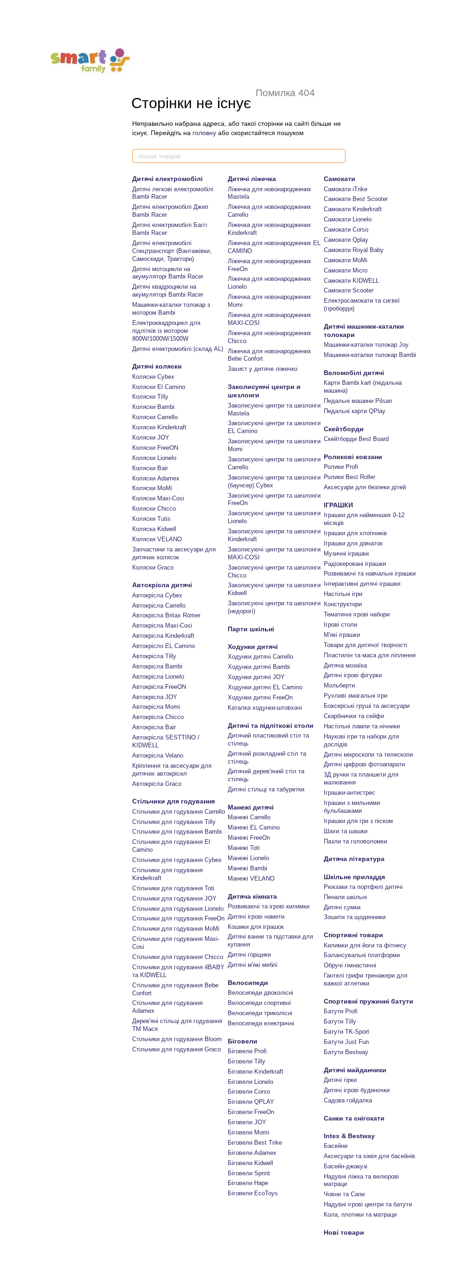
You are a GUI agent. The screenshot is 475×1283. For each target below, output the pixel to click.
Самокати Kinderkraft (353, 209)
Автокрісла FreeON (159, 686)
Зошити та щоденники (354, 917)
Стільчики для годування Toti (173, 888)
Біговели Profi (247, 1051)
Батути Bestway (346, 1052)
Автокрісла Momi (156, 706)
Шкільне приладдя (354, 877)
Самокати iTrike (345, 189)
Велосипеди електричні (261, 1023)
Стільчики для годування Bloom (177, 1039)
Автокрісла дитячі (162, 585)
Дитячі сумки (342, 907)
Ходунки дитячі (253, 646)
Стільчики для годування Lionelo (178, 908)
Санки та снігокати (354, 1118)
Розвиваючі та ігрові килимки (268, 906)
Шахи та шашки (345, 831)
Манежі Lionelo (248, 858)
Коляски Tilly (150, 396)
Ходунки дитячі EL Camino (265, 687)
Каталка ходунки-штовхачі (265, 707)
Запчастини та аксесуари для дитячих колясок (174, 553)
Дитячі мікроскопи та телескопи (368, 754)
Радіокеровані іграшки (355, 563)
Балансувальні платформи (362, 955)
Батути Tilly (340, 1021)
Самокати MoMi (345, 260)
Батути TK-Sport (346, 1031)
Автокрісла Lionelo (158, 676)
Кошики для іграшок (256, 926)
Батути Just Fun (346, 1041)
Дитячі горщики (249, 954)
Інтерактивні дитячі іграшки (362, 583)
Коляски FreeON (155, 447)
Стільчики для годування (173, 801)
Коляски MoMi (152, 488)
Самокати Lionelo (348, 219)
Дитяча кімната (252, 896)
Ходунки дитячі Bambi (259, 666)
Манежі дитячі (251, 807)
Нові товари (344, 1232)
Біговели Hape (248, 1182)
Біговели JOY (247, 1122)
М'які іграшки (342, 634)
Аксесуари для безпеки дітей (365, 487)
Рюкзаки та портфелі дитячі (363, 886)
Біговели (242, 1041)
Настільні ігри (343, 593)
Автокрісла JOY (154, 696)
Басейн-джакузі (345, 1166)
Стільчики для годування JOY (174, 898)
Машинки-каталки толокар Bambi (370, 354)
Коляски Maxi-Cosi (158, 498)
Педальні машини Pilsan (358, 400)
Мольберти (339, 685)
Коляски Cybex (153, 376)
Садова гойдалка (348, 1100)
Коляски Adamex (156, 478)
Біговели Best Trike (255, 1142)
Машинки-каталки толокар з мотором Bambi (171, 308)
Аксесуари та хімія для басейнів (369, 1156)
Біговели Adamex (252, 1152)
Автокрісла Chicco (158, 716)
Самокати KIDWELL (351, 280)
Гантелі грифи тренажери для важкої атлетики (365, 979)
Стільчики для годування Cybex (177, 859)
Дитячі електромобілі (167, 178)
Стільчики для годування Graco (176, 1049)
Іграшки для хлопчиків (355, 533)
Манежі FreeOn (249, 837)
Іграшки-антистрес (349, 792)
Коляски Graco (152, 567)
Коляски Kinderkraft (159, 427)
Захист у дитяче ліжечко (262, 368)
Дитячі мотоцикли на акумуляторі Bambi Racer (167, 273)
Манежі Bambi (247, 868)
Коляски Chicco (154, 508)
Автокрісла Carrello (159, 605)
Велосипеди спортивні (259, 1002)
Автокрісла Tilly (154, 656)
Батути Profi (341, 1011)
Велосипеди (248, 982)
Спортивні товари (353, 935)
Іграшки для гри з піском (358, 820)
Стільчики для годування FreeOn (178, 918)
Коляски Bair (150, 468)
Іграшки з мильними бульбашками (352, 806)
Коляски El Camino (158, 386)
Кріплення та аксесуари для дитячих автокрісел (172, 769)
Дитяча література (354, 858)
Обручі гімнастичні (350, 965)
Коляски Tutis (151, 518)
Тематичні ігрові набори (357, 614)
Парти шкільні (251, 629)
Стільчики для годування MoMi (175, 928)
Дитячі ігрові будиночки (357, 1090)
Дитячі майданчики (355, 1070)
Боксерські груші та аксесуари (367, 705)
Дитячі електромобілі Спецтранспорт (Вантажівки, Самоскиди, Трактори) (172, 251)
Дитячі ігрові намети (256, 916)
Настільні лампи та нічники (362, 726)
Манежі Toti (244, 847)
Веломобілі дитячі (354, 372)
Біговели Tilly (246, 1061)
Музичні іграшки (346, 553)
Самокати (339, 178)
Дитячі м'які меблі (252, 964)
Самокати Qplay (346, 239)
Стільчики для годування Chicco (177, 956)
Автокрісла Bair (154, 727)
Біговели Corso (249, 1091)
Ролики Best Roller (349, 476)
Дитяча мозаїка (345, 665)
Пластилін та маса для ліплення (370, 655)
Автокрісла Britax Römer (166, 615)
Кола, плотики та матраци (360, 1214)
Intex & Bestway (349, 1136)
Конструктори (343, 604)
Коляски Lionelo (154, 457)
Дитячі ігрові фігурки (353, 675)
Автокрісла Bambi (157, 666)
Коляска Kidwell (154, 528)
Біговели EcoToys (253, 1193)
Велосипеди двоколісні (260, 992)
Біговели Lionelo (250, 1081)
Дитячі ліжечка (252, 178)
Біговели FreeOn (251, 1111)
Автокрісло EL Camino (163, 645)
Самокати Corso (346, 229)
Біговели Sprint (249, 1173)
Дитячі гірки (340, 1079)
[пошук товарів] (338, 156)
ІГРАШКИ (338, 505)
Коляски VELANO (157, 539)
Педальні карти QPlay (354, 411)
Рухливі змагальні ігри (355, 695)
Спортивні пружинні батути (368, 1001)
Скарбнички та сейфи (354, 716)
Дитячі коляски (157, 366)
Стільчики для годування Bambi (177, 831)
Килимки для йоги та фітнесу (365, 945)
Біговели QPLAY (251, 1101)
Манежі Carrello (249, 817)
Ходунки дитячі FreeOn (260, 697)
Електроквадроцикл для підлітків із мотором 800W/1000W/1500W (166, 330)
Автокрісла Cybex (157, 595)
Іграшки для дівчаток (353, 543)
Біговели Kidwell (250, 1163)
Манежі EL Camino (254, 827)
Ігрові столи (340, 624)
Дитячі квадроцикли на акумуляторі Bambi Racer (167, 290)
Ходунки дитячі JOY (256, 677)
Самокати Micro (345, 270)
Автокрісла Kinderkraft (163, 635)
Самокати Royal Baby (354, 249)
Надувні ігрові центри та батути (368, 1204)
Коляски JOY (150, 437)
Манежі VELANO (251, 878)
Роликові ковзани (353, 456)
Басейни (335, 1145)
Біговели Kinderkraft (255, 1071)
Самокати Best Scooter (356, 198)
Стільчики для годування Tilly (174, 821)
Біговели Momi (248, 1132)
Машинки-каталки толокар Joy (366, 344)
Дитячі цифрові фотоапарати (364, 764)
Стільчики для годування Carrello (178, 811)
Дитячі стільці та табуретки (266, 789)
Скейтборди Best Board (356, 438)
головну (204, 132)
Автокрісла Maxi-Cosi (162, 625)
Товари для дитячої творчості (365, 645)
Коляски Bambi (153, 406)
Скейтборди (344, 429)
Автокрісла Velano (157, 755)
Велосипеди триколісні (260, 1013)
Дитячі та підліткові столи (271, 725)
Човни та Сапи (344, 1194)
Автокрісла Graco (156, 783)
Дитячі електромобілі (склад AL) (177, 348)
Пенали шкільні (345, 897)
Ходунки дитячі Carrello (260, 656)
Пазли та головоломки (355, 841)
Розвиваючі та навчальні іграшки (370, 573)
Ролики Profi (341, 466)
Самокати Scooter (348, 290)
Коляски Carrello (155, 417)
